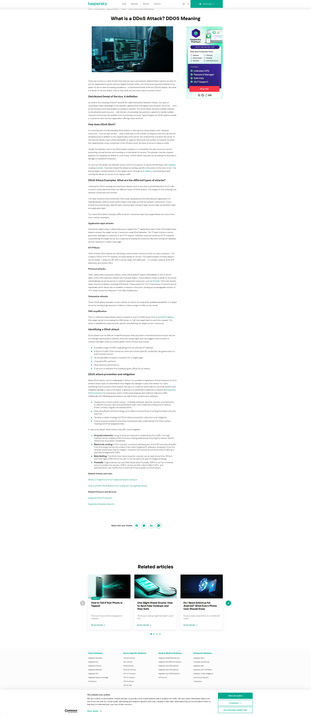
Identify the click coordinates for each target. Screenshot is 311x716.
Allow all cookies (235, 696)
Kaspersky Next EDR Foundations (169, 662)
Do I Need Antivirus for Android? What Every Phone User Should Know (200, 605)
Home (124, 4)
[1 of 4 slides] (151, 633)
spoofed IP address (166, 317)
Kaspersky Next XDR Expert (203, 670)
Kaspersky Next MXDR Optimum (169, 673)
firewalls (156, 281)
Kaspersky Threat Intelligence (203, 673)
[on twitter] (144, 526)
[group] (109, 602)
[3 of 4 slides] (157, 633)
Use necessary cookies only (235, 710)
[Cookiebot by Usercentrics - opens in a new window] (71, 711)
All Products (162, 677)
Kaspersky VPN (93, 673)
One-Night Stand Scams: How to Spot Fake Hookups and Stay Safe (155, 605)
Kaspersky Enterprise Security (101, 504)
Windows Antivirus (129, 670)
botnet (100, 168)
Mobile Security (128, 666)
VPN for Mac (127, 685)
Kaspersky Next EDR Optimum (168, 666)
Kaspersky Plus (93, 662)
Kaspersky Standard (95, 658)
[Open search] (188, 4)
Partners (146, 4)
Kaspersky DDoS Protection (100, 498)
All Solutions (92, 681)
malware (172, 165)
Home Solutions (95, 653)
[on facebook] (137, 526)
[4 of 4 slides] (159, 633)
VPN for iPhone (128, 681)
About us (157, 4)
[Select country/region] (183, 4)
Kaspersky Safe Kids (95, 670)
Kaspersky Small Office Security (169, 658)
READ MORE (97, 625)
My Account (207, 4)
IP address (147, 171)
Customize (233, 703)
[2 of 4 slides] (154, 633)
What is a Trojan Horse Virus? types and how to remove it (112, 480)
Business (134, 4)
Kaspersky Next (199, 658)
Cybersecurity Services (201, 662)
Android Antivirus (129, 658)
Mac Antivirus (127, 662)
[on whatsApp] (158, 526)
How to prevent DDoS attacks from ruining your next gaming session (117, 486)
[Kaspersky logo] (97, 4)
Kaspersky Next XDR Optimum (168, 670)
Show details (92, 711)
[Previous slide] (82, 603)
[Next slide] (228, 603)
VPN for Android (129, 677)
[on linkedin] (151, 526)
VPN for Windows (129, 673)
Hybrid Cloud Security (201, 677)
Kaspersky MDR (199, 666)
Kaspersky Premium (94, 666)
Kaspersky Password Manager (98, 677)
